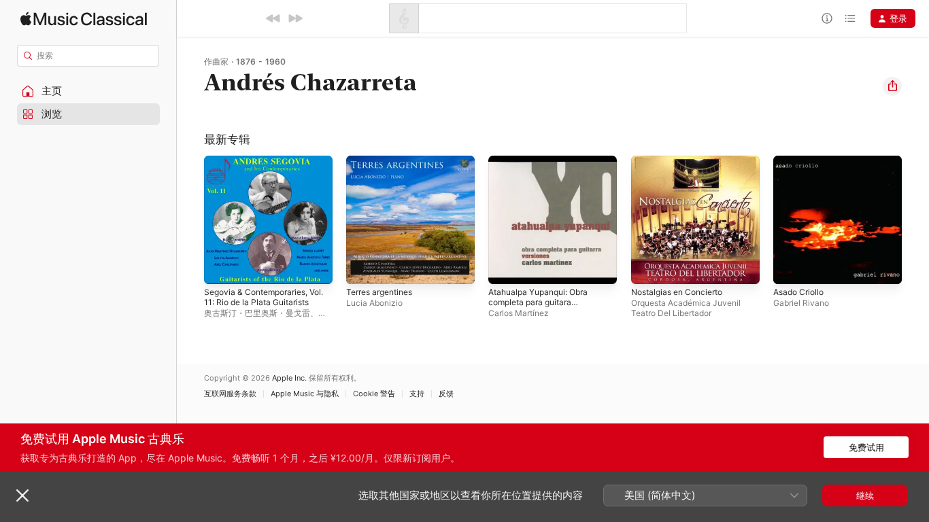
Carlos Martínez (518, 313)
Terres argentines (384, 161)
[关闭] (22, 495)
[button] (88, 91)
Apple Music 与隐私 (305, 394)
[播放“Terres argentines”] (363, 267)
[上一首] (273, 18)
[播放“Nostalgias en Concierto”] (648, 267)
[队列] (850, 18)
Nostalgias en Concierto (682, 161)
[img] (83, 18)
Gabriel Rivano (801, 303)
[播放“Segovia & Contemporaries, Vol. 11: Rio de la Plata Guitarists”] (221, 267)
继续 (865, 495)
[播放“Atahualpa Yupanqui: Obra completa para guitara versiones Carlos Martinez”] (505, 267)
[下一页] (915, 220)
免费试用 (866, 447)
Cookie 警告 (374, 394)
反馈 (446, 394)
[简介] (827, 18)
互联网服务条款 (230, 394)
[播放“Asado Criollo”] (790, 267)
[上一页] (190, 220)
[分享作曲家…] (892, 86)
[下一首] (295, 18)
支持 (416, 394)
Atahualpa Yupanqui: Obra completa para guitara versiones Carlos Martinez (543, 172)
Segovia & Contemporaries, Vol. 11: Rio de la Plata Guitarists (261, 172)
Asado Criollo (801, 161)
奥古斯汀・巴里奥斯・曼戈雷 (257, 313)
